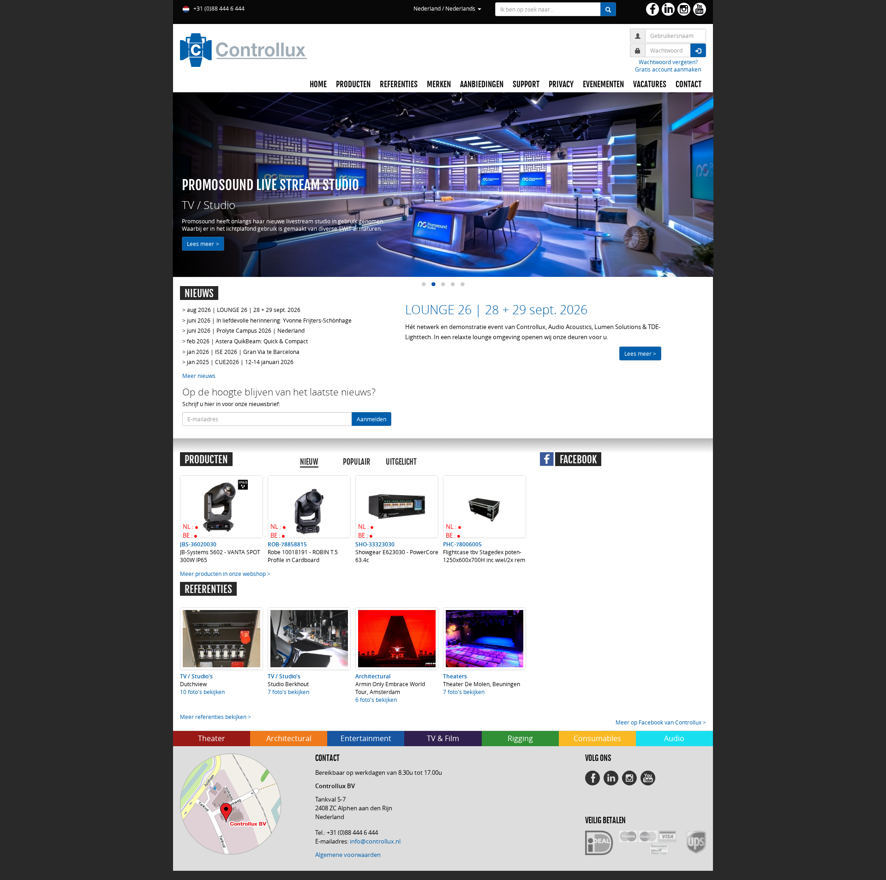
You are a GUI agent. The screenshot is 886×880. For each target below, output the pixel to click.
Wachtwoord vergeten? (668, 62)
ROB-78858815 (287, 544)
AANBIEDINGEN (481, 84)
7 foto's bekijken (288, 691)
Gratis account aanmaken (668, 69)
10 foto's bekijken (202, 691)
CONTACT (688, 84)
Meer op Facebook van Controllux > (661, 722)
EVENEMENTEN (603, 84)
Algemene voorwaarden (348, 854)
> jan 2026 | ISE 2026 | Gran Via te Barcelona (240, 351)
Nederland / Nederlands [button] (445, 8)
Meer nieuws (199, 375)
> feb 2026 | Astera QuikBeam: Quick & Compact (245, 341)
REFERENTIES (399, 84)
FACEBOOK (578, 459)
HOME (318, 84)
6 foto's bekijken (376, 699)
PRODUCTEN (353, 84)
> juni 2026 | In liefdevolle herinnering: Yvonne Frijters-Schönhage (267, 320)
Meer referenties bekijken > (215, 716)
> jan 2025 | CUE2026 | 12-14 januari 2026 (237, 361)
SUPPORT (526, 84)
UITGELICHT (401, 462)
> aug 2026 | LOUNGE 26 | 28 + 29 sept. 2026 (241, 309)
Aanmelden (371, 419)
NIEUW (309, 462)
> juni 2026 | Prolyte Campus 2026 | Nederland (243, 330)
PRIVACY (561, 84)
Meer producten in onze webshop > (225, 573)
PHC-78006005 (462, 544)
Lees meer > (203, 243)
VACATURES (649, 84)
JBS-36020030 (198, 544)
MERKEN (439, 84)
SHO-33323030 (375, 544)
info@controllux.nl (375, 841)
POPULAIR (356, 462)
